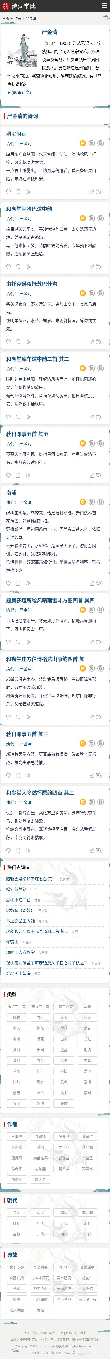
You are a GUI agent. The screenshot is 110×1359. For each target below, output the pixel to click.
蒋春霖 (16, 1169)
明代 (64, 1234)
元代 (40, 1234)
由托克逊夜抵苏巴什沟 (31, 284)
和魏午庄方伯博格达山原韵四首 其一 (48, 659)
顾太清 (40, 1179)
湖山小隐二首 (18, 900)
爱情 (87, 1082)
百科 (69, 1333)
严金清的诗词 (22, 116)
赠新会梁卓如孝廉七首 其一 (31, 879)
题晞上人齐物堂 (20, 952)
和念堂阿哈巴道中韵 (29, 209)
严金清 (49, 32)
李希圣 (87, 1158)
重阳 (16, 1071)
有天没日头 (87, 1299)
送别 (16, 1082)
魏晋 (64, 1213)
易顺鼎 (40, 1169)
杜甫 (33, 890)
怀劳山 (12, 942)
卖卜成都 (16, 1267)
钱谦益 (64, 1158)
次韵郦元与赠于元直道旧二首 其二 (37, 931)
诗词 (27, 1333)
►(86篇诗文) (19, 92)
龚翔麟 (87, 1147)
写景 (87, 1007)
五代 (64, 1223)
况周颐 (64, 1136)
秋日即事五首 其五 (27, 434)
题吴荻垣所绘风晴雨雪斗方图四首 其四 (50, 600)
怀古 (40, 1071)
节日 (16, 1060)
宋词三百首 (40, 1007)
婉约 (40, 1103)
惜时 (87, 1093)
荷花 (64, 1028)
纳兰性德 (40, 1158)
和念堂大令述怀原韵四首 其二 (40, 793)
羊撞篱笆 (64, 1289)
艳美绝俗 (40, 1289)
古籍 (60, 1333)
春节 (40, 1060)
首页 (5, 18)
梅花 (40, 1028)
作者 (17, 18)
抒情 (64, 1071)
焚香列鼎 (64, 1299)
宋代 (87, 1223)
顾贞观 (16, 1158)
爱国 (87, 1071)
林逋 (37, 900)
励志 (16, 1093)
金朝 (16, 1234)
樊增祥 (64, 1169)
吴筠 (37, 974)
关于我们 (80, 1333)
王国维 (16, 1136)
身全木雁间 (40, 1278)
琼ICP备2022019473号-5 (60, 1353)
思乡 (40, 1082)
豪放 (64, 1103)
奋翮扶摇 (16, 1278)
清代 (10, 144)
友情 (40, 1093)
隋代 (16, 1223)
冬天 (16, 1028)
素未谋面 (16, 1310)
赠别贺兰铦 (16, 889)
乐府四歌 (40, 1299)
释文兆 (43, 921)
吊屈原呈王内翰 (20, 921)
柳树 (16, 1039)
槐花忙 (87, 1278)
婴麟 (16, 1299)
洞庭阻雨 (16, 134)
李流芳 (96, 963)
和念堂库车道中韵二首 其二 (37, 359)
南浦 (11, 493)
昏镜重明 (87, 1267)
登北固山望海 (18, 973)
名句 (35, 1333)
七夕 (64, 1060)
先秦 (16, 1213)
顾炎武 (16, 1179)
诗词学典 (23, 6)
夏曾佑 (64, 879)
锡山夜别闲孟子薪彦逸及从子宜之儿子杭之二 (47, 963)
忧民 (16, 1103)
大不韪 (87, 1289)
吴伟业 (64, 1147)
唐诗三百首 (17, 1007)
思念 (64, 1082)
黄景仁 (87, 1136)
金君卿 (43, 953)
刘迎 (75, 932)
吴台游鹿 (64, 1278)
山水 (64, 1039)
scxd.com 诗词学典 (51, 1346)
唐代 (40, 1223)
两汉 (40, 1213)
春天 (40, 1017)
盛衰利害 (40, 1267)
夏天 (64, 1017)
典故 (12, 1255)
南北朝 (87, 1213)
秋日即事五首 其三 (27, 734)
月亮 (40, 1039)
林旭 (40, 1147)
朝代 (12, 1200)
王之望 (43, 911)
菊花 (87, 1028)
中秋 (87, 1060)
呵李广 (64, 1267)
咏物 (16, 1017)
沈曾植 (40, 1136)
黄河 (16, 1050)
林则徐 (16, 1147)
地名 (87, 1050)
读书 (64, 1093)
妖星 (16, 1289)
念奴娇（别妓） (20, 910)
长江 (87, 1039)
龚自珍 (87, 1169)
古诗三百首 (64, 1007)
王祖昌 (26, 942)
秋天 (87, 1017)
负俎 (40, 1310)
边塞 (64, 1050)
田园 (40, 1050)
